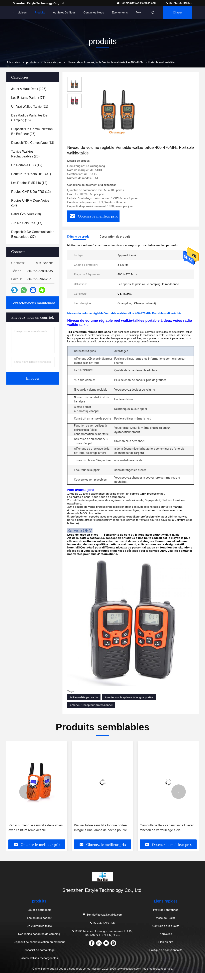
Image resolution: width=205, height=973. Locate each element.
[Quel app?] (24, 290)
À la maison (13, 62)
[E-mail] (32, 290)
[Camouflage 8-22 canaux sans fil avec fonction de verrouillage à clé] (168, 782)
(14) (30, 203)
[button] (26, 791)
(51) (29, 106)
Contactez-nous (93, 12)
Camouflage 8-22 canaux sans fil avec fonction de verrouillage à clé (167, 828)
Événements (120, 12)
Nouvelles (166, 933)
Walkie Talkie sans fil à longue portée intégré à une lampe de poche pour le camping (100, 828)
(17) (26, 223)
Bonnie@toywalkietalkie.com (139, 2)
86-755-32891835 (180, 2)
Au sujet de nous (64, 12)
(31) (31, 174)
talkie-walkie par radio (84, 697)
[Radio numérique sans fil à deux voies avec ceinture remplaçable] (36, 782)
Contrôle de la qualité (165, 925)
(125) (28, 89)
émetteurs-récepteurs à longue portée (129, 697)
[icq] (42, 290)
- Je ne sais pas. (51, 62)
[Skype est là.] (14, 290)
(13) (32, 142)
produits (31, 62)
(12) (26, 165)
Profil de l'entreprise (165, 909)
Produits (40, 12)
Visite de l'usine (166, 917)
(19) (26, 214)
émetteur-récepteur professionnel (91, 705)
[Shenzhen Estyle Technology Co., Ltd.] (102, 876)
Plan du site (165, 941)
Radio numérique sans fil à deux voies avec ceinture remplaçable (35, 828)
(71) (28, 97)
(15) (29, 118)
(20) (25, 154)
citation (178, 12)
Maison (22, 12)
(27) (32, 131)
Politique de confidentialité (165, 950)
